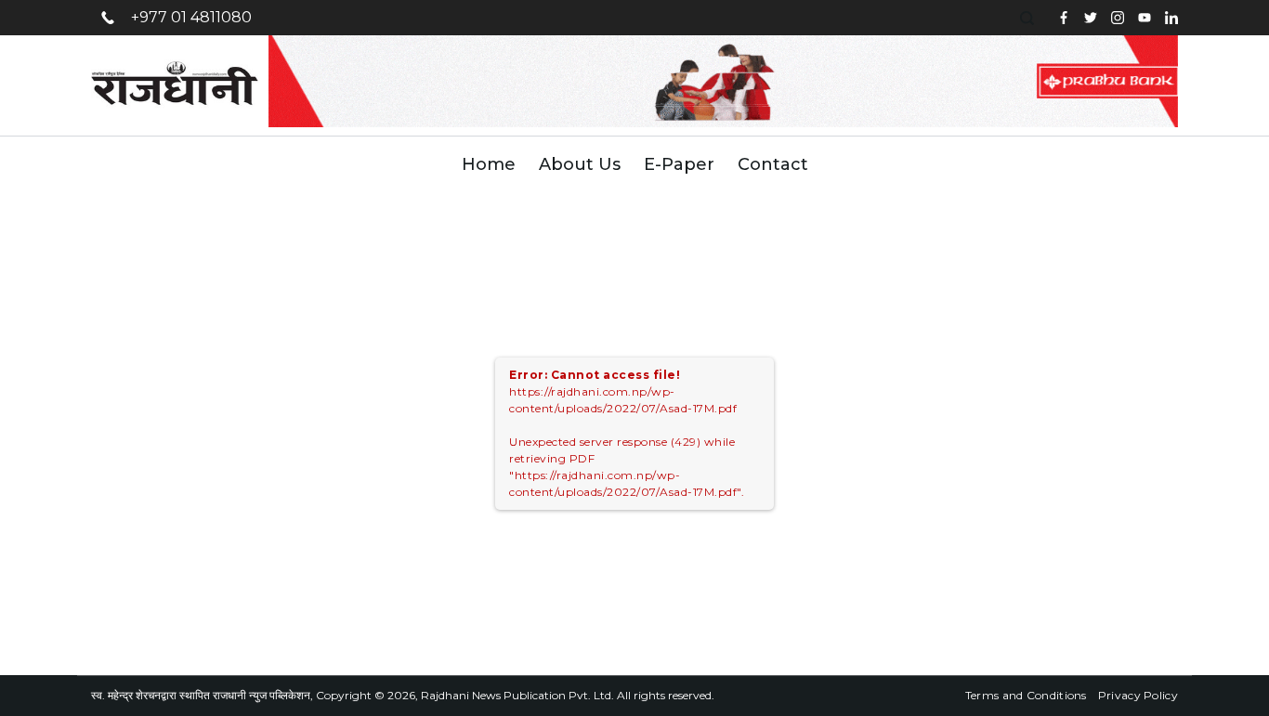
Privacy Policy (1138, 695)
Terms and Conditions (1026, 695)
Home (489, 164)
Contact (773, 164)
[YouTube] (1144, 17)
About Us (580, 164)
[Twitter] (1090, 17)
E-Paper (679, 164)
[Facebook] (1063, 17)
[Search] (1029, 18)
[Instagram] (1117, 17)
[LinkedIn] (1171, 17)
